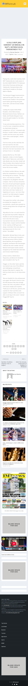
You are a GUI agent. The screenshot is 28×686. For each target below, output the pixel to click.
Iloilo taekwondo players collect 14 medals (17, 312)
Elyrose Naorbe (14, 52)
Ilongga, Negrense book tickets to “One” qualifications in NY (13, 403)
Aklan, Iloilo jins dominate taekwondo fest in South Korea (7, 312)
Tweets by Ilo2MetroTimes (7, 554)
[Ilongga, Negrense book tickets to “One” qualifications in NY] (14, 394)
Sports (11, 54)
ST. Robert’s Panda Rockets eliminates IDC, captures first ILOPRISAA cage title (14, 423)
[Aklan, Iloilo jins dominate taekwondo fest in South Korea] (7, 307)
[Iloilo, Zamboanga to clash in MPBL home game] (14, 434)
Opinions (3, 646)
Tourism (3, 633)
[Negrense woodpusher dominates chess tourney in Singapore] (14, 454)
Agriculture (4, 636)
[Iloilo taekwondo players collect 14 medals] (17, 307)
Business (3, 629)
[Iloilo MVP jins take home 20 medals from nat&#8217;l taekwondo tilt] (7, 322)
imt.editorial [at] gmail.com (13, 612)
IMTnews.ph (16, 682)
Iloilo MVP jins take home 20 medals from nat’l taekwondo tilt (7, 327)
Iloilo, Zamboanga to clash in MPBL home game (13, 443)
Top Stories (4, 623)
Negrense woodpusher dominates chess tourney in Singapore (13, 463)
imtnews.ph (6, 605)
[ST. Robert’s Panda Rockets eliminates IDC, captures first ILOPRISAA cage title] (14, 414)
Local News (4, 626)
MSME (2, 643)
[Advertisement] (14, 22)
